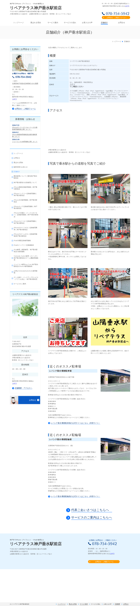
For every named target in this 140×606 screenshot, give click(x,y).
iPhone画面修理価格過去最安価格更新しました (24, 135)
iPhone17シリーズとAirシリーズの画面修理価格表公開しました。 (24, 128)
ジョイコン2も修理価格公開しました (25, 142)
